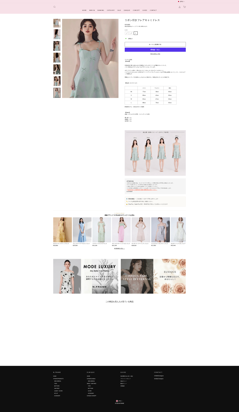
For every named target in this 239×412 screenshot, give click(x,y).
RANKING (101, 10)
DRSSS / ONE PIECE (91, 383)
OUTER (89, 390)
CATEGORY (111, 10)
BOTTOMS (56, 386)
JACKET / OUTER (57, 390)
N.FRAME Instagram (159, 375)
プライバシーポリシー (126, 378)
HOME (84, 10)
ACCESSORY (56, 395)
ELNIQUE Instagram (158, 378)
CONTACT (153, 10)
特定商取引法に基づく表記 (127, 376)
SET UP (55, 393)
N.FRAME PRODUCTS (58, 378)
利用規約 (123, 386)
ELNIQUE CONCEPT (91, 395)
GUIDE (145, 10)
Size (126, 30)
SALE (119, 10)
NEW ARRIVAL (57, 381)
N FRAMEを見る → (119, 248)
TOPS (55, 383)
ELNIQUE (127, 10)
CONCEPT (136, 10)
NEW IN (92, 10)
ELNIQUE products (91, 378)
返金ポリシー (124, 381)
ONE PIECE (56, 388)
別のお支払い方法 (155, 54)
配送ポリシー (124, 383)
